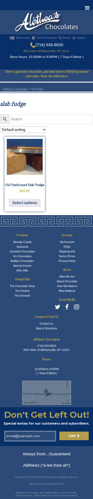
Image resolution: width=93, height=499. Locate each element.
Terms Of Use (67, 256)
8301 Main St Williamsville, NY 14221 (46, 51)
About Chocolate (67, 281)
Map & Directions (46, 328)
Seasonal (22, 246)
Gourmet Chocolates (22, 251)
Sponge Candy (22, 242)
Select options (24, 203)
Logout (80, 37)
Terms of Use (37, 483)
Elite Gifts (22, 270)
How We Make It (67, 286)
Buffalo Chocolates (22, 261)
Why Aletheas (67, 290)
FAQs (67, 246)
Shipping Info (67, 251)
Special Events (22, 265)
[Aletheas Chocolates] (46, 22)
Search (66, 37)
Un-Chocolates (22, 256)
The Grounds (22, 295)
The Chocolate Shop (22, 286)
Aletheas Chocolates (15, 89)
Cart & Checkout (47, 37)
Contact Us (46, 323)
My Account (23, 37)
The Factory (22, 290)
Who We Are (66, 276)
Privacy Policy (67, 261)
